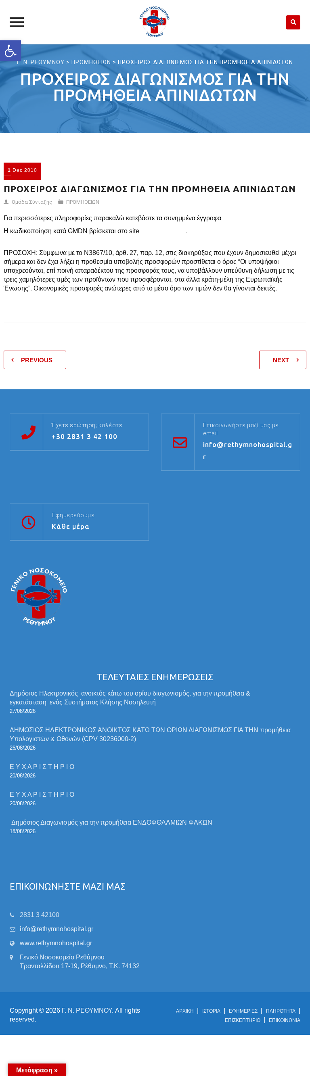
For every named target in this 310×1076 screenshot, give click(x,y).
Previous (36, 360)
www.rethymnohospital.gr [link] (56, 943)
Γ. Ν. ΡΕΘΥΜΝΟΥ (87, 1010)
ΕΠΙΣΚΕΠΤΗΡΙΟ (242, 1020)
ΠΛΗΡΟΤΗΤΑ (280, 1011)
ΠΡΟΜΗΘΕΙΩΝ (82, 202)
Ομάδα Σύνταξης (32, 202)
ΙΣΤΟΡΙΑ (211, 1011)
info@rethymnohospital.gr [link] (56, 929)
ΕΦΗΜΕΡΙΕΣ (243, 1011)
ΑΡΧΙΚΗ (185, 1011)
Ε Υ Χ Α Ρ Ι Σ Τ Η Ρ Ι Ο (42, 766)
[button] (10, 50)
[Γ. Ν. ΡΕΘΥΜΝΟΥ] (155, 22)
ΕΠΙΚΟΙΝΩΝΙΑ (284, 1020)
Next (281, 360)
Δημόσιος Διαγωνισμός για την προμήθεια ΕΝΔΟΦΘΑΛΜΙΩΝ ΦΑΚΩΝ (112, 822)
